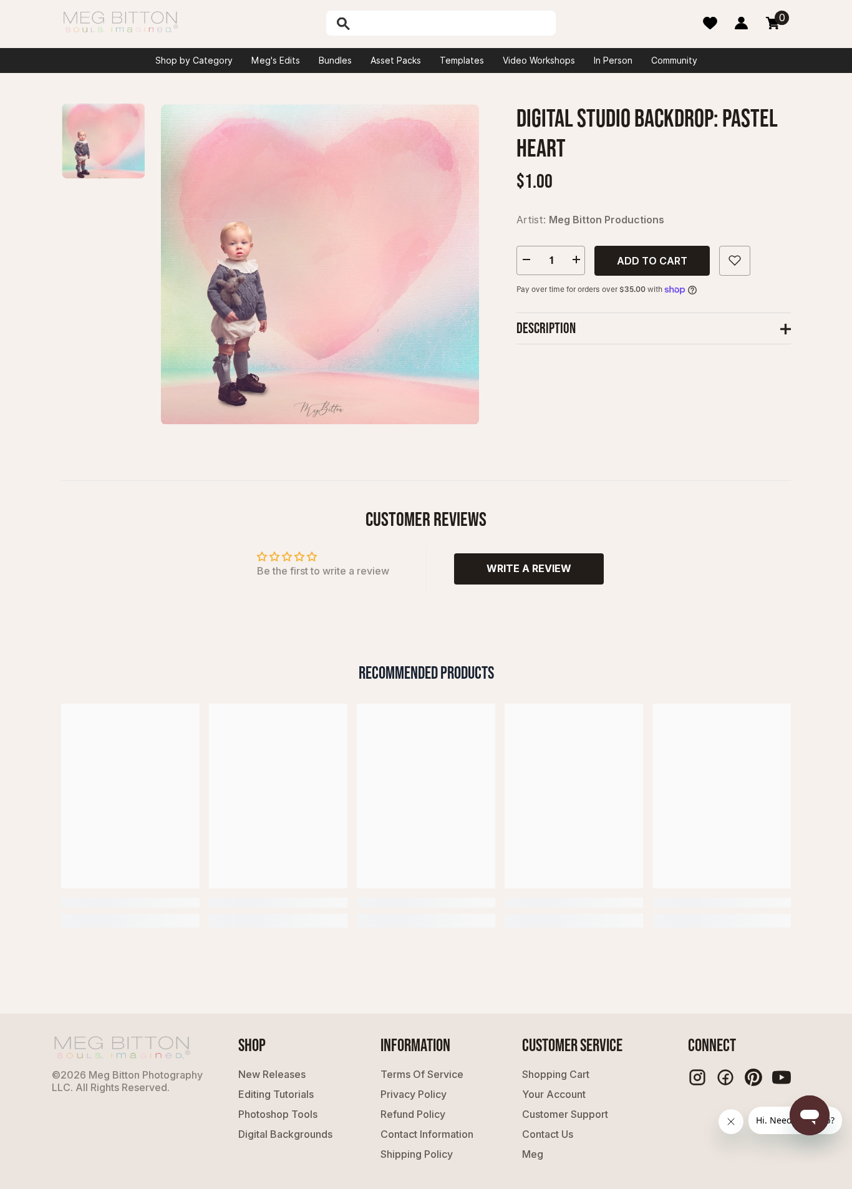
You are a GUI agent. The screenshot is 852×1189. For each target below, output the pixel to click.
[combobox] (454, 23)
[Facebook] (725, 1077)
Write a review (529, 568)
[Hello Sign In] (741, 23)
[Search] (375, 23)
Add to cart (652, 260)
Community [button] (674, 61)
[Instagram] (697, 1077)
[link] (130, 903)
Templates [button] (462, 61)
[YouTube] (781, 1077)
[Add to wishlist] (734, 260)
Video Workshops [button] (539, 61)
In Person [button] (613, 61)
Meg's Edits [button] (275, 61)
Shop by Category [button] (194, 61)
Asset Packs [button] (395, 61)
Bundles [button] (335, 61)
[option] (320, 264)
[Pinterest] (753, 1077)
